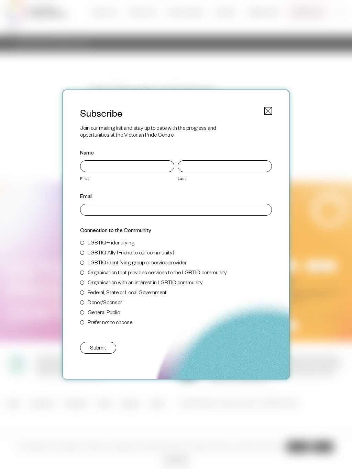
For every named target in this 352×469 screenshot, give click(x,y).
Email (86, 196)
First (84, 178)
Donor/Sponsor (105, 302)
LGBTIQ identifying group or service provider (137, 262)
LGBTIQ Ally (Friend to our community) (131, 252)
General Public (104, 312)
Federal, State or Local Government (127, 292)
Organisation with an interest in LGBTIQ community (145, 282)
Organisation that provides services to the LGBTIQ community (157, 272)
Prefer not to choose (110, 322)
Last (182, 178)
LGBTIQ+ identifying (111, 242)
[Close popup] (268, 111)
